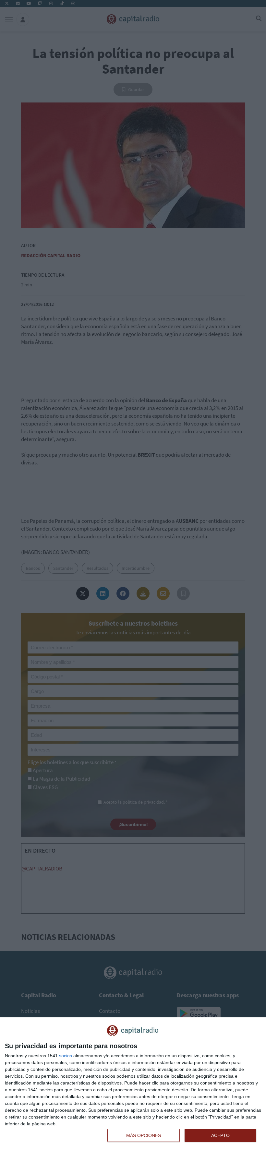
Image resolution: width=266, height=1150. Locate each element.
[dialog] (133, 1084)
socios (65, 1055)
